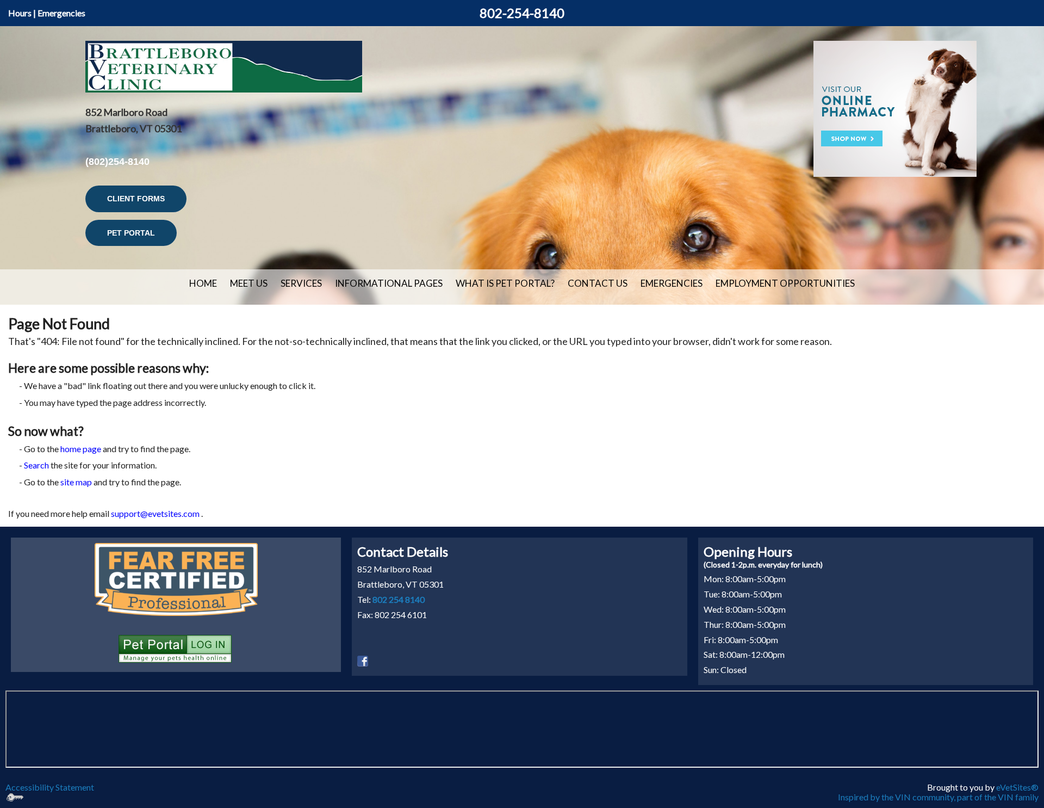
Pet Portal (131, 233)
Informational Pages (389, 283)
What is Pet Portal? (505, 283)
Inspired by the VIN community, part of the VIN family (938, 797)
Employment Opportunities (785, 283)
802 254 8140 (398, 599)
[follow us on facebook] (362, 660)
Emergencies (61, 13)
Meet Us (249, 283)
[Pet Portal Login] (175, 647)
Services (301, 283)
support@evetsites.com (155, 513)
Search (36, 465)
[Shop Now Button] (895, 107)
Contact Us (597, 283)
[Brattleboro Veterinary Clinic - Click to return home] (223, 65)
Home (203, 283)
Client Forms (136, 198)
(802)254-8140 (117, 161)
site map (76, 482)
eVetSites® (1017, 787)
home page (80, 448)
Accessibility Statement (49, 787)
